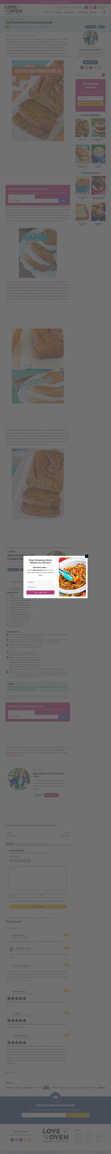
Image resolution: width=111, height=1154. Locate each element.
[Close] (86, 556)
